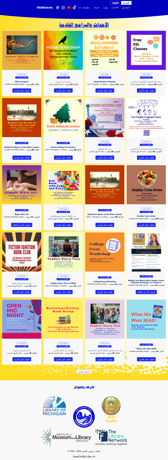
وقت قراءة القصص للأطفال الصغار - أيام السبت (104, 350)
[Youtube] (69, 7)
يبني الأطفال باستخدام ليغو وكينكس (63, 216)
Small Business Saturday (105, 82)
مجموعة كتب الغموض (63, 82)
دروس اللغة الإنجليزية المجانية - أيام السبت (146, 82)
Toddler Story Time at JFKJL (63, 283)
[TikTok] (74, 7)
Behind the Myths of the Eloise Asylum (21, 147)
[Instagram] (63, 7)
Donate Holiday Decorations (63, 147)
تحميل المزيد (84, 371)
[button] (84, 7)
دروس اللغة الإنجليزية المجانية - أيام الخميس (146, 149)
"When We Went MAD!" (146, 349)
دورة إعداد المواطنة (105, 149)
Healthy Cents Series (146, 216)
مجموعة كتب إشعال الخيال (22, 283)
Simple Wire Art (21, 214)
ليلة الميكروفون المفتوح (21, 350)
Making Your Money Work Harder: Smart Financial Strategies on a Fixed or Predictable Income (146, 281)
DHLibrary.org (44, 7)
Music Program (21, 82)
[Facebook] (57, 7)
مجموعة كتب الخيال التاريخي (63, 350)
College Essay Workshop (105, 282)
